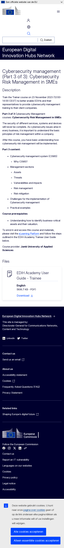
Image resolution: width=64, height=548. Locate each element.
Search (28, 33)
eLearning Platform (29, 233)
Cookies (6, 471)
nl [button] (28, 27)
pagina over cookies (34, 509)
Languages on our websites (17, 465)
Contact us (8, 453)
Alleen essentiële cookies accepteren (36, 540)
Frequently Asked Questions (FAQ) (21, 386)
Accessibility (9, 489)
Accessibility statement (14, 374)
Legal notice (8, 483)
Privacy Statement (12, 392)
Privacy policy (10, 477)
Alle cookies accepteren (28, 531)
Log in (28, 20)
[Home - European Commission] (11, 10)
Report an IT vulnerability (15, 459)
